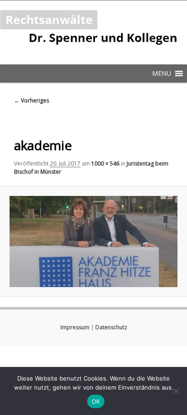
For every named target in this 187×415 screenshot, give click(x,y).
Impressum (74, 327)
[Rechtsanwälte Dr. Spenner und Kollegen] (93, 32)
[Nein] (175, 390)
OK (96, 401)
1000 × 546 (105, 163)
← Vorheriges (31, 100)
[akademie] (93, 242)
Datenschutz (111, 327)
